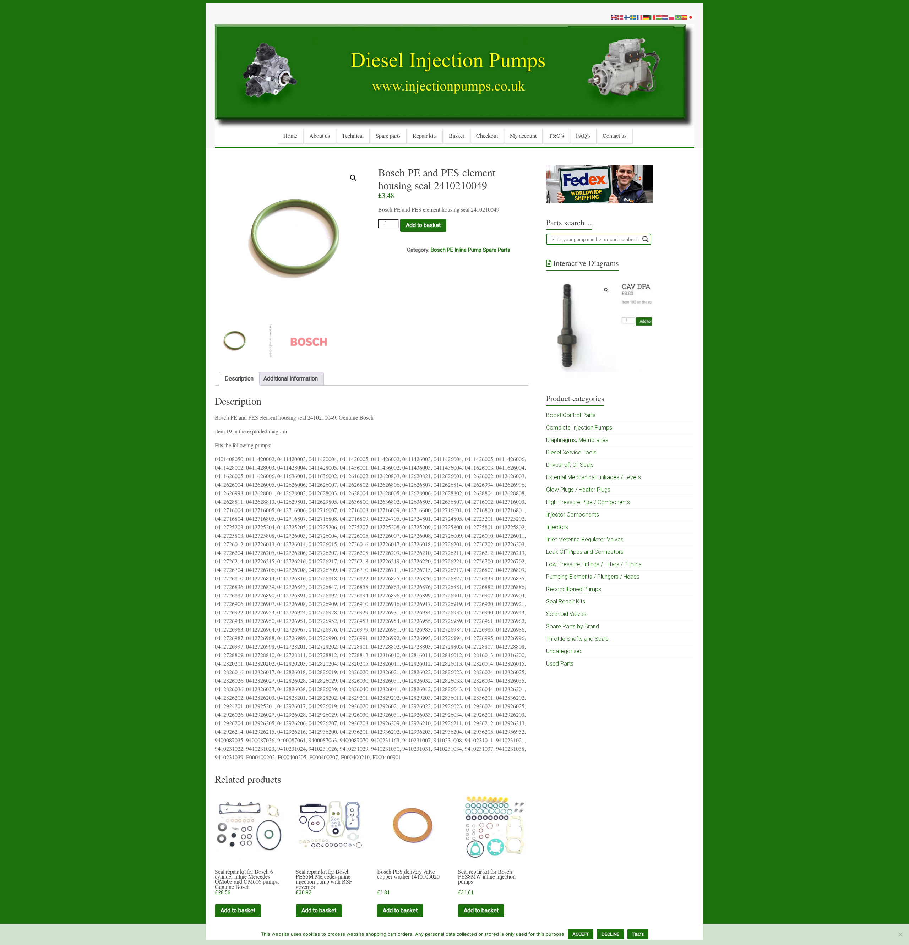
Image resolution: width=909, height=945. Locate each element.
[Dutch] (665, 17)
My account (523, 135)
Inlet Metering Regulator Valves (585, 539)
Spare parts (388, 135)
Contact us (614, 135)
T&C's (638, 934)
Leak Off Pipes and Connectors (585, 551)
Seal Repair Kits (565, 601)
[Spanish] (684, 17)
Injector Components (572, 514)
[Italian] (652, 17)
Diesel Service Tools (571, 452)
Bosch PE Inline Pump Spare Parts (470, 250)
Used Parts (559, 663)
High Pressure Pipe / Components (588, 502)
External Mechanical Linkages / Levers (593, 477)
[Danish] (620, 17)
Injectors (557, 527)
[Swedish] (633, 17)
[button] (353, 177)
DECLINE (610, 934)
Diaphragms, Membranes (577, 440)
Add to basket (423, 225)
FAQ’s (583, 135)
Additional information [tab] (290, 378)
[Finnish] (627, 17)
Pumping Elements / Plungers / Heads (592, 576)
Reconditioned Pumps (573, 589)
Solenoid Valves (566, 614)
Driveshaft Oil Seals (570, 464)
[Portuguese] (678, 17)
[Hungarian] (659, 17)
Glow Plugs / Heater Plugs (578, 489)
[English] (614, 17)
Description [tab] (239, 378)
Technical (353, 135)
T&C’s (556, 135)
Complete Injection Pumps (579, 427)
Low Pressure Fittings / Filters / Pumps (594, 564)
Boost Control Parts (570, 415)
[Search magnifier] (646, 239)
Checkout (487, 135)
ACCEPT (580, 934)
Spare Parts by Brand (572, 626)
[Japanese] (691, 17)
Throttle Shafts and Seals (577, 638)
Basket (456, 135)
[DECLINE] (900, 934)
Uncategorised (564, 651)
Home (290, 135)
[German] (646, 17)
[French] (640, 17)
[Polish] (672, 17)
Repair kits (425, 135)
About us (319, 135)
